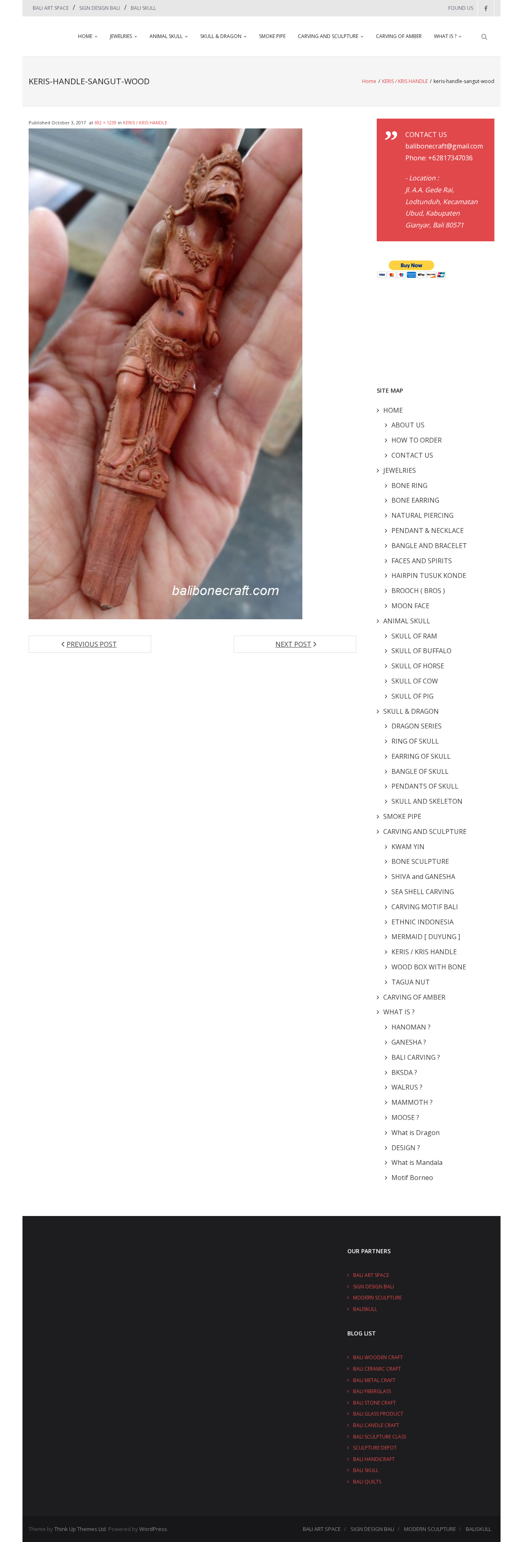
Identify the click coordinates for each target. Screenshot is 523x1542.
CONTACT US (412, 455)
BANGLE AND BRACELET (429, 545)
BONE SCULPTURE (420, 861)
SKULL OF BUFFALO (421, 650)
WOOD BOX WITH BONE (428, 966)
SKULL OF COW (414, 681)
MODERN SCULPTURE (377, 1297)
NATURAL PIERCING (422, 515)
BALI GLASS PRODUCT (378, 1413)
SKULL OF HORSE (417, 665)
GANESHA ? (408, 1042)
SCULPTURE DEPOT (375, 1447)
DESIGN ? (405, 1147)
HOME (85, 36)
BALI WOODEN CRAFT (378, 1357)
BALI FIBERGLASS (372, 1391)
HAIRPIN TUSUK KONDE (428, 575)
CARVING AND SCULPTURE (328, 36)
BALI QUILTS (367, 1481)
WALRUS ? (406, 1087)
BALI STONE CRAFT (374, 1402)
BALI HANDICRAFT (374, 1459)
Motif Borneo (412, 1177)
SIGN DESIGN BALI (99, 7)
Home (369, 81)
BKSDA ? (404, 1072)
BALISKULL (365, 1309)
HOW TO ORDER (416, 440)
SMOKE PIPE (272, 36)
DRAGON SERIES (416, 726)
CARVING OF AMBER (399, 36)
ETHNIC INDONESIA (422, 921)
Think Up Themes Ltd (80, 1529)
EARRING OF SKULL (421, 756)
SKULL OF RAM (414, 636)
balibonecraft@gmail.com (444, 146)
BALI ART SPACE (51, 7)
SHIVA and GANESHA (423, 876)
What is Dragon (415, 1132)
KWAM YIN (408, 846)
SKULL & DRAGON (220, 36)
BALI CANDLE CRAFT (376, 1425)
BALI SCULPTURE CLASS (379, 1436)
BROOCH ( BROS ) (418, 590)
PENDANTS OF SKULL (424, 786)
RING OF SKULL (415, 741)
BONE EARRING (415, 500)
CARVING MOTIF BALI (424, 906)
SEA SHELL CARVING (422, 891)
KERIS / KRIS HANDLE (405, 81)
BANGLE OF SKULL (420, 771)
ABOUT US (408, 424)
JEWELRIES (121, 36)
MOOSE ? (405, 1117)
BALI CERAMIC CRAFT (377, 1368)
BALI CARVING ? (415, 1057)
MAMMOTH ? (412, 1102)
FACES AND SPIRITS (421, 560)
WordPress (153, 1529)
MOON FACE (410, 605)
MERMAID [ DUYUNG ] (425, 936)
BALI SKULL (143, 7)
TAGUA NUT (410, 982)
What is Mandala (417, 1162)
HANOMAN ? (411, 1027)
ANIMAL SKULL (166, 36)
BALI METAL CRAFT (374, 1380)
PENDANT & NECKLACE (427, 530)
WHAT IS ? (445, 36)
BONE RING (409, 485)
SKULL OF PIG (412, 696)
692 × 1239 (105, 122)
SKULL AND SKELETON (427, 801)
